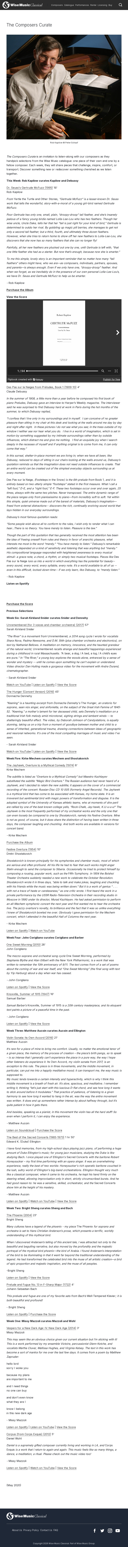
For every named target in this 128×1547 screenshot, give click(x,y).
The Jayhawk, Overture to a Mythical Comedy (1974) (40, 765)
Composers (57, 5)
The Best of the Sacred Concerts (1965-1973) (35, 1137)
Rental (93, 5)
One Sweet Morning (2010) (23, 944)
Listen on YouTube (42, 1427)
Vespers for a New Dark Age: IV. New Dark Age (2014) (41, 1328)
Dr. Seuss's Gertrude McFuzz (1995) (29, 187)
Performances (82, 5)
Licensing (102, 5)
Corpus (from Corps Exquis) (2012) (28, 1434)
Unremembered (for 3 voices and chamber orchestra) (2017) (45, 625)
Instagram (110, 1531)
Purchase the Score (49, 1130)
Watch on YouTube (18, 684)
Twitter (102, 1531)
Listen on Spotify (44, 684)
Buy (110, 5)
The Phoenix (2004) (19, 1215)
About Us (17, 1530)
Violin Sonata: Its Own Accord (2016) (29, 1037)
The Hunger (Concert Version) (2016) (30, 691)
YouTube (118, 1531)
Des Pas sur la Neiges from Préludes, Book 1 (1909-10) (41, 387)
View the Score (66, 684)
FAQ (56, 1530)
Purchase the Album (19, 842)
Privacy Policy (31, 1530)
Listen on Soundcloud (20, 1130)
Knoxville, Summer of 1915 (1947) (28, 994)
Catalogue (69, 5)
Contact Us (46, 1530)
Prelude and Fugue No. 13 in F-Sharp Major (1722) (38, 1284)
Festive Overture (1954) (21, 849)
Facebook (94, 1531)
